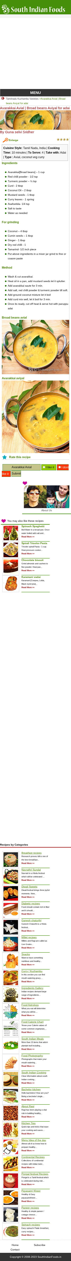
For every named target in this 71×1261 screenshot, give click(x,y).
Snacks (25, 954)
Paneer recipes (30, 1207)
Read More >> (27, 537)
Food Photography (32, 1055)
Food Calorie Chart (32, 1021)
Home (15, 1245)
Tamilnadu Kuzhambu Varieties (22, 98)
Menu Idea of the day (33, 1140)
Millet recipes (29, 937)
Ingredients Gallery (32, 988)
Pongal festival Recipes (34, 1173)
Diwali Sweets (29, 886)
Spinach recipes (30, 1224)
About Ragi (27, 1106)
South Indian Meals (32, 1038)
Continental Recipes (33, 1157)
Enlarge (13, 140)
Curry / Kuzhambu (31, 971)
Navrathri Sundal (31, 869)
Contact (15, 1249)
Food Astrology (30, 1004)
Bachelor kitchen (31, 1089)
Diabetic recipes (30, 903)
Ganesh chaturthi (31, 920)
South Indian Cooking (33, 1072)
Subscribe (39, 1245)
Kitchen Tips (28, 1123)
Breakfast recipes (31, 852)
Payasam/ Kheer (31, 1190)
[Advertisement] (35, 53)
